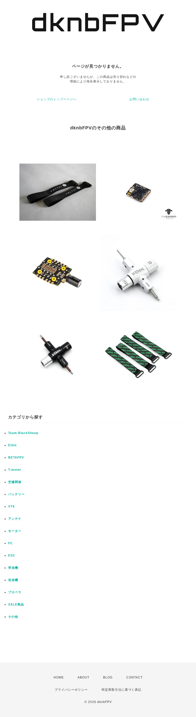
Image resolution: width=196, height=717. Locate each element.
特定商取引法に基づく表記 (121, 689)
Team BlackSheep (23, 433)
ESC (11, 555)
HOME (59, 677)
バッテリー (16, 494)
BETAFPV (16, 457)
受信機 (13, 568)
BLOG (108, 677)
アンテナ (14, 519)
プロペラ (14, 592)
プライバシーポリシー (71, 689)
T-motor (14, 470)
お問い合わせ (139, 99)
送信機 (13, 580)
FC (10, 543)
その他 (13, 617)
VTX (11, 506)
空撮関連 (14, 482)
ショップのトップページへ (57, 99)
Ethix (12, 445)
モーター (14, 531)
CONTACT (134, 677)
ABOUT (83, 677)
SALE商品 (16, 604)
